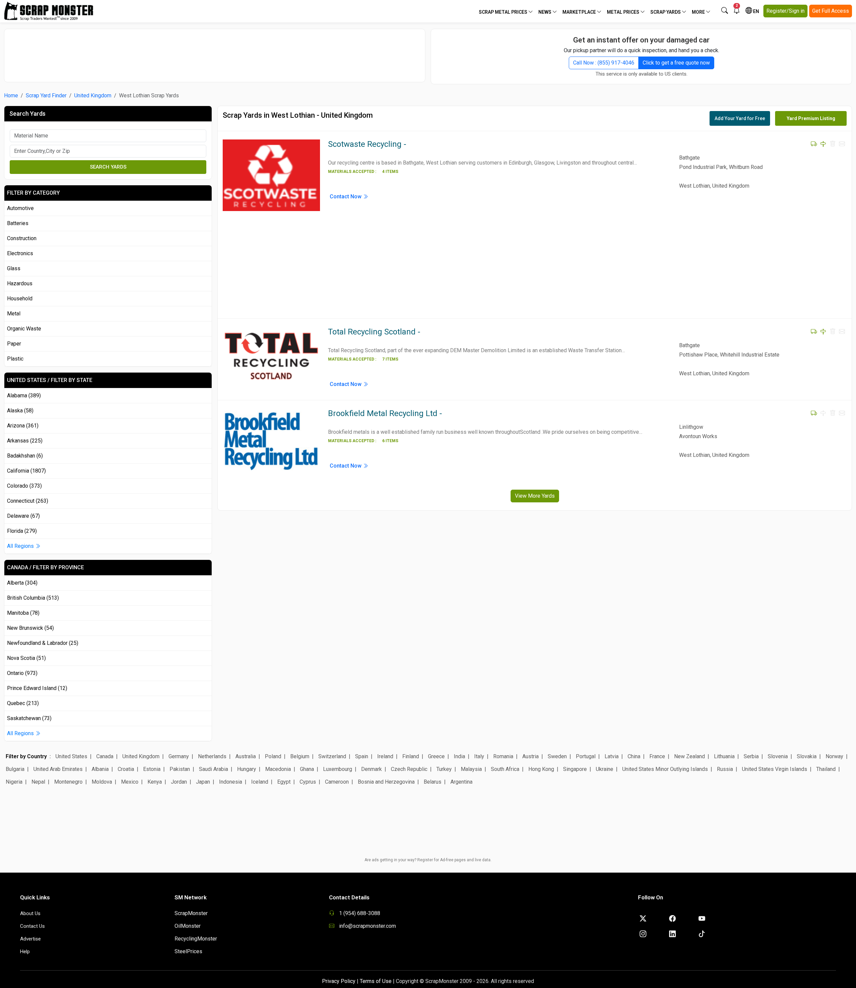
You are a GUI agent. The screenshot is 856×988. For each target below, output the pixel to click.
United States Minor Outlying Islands (665, 769)
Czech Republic (409, 769)
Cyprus (308, 782)
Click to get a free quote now (676, 63)
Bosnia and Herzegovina (386, 782)
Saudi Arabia (213, 769)
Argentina (461, 782)
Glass (13, 268)
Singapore (575, 769)
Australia (245, 756)
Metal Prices (623, 12)
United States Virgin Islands (774, 769)
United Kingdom (92, 95)
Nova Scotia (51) (26, 658)
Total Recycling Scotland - (374, 331)
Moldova (102, 782)
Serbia (751, 756)
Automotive (20, 208)
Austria (530, 756)
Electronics (20, 253)
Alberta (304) (22, 583)
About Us (30, 913)
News (545, 12)
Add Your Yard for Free (740, 118)
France (657, 756)
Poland (273, 756)
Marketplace (579, 12)
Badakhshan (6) (25, 456)
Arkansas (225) (24, 440)
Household (19, 298)
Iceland (259, 782)
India (459, 756)
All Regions (21, 546)
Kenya (154, 782)
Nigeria (14, 782)
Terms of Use (376, 981)
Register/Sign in (785, 11)
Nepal (38, 782)
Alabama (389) (24, 395)
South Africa (505, 769)
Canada (104, 756)
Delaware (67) (23, 516)
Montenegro (68, 782)
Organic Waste (24, 328)
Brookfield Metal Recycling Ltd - (385, 413)
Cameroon (337, 782)
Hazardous (19, 283)
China (634, 756)
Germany (179, 756)
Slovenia (778, 756)
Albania (100, 769)
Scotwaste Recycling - (367, 144)
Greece (436, 756)
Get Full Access (830, 11)
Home (11, 95)
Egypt (284, 782)
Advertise (30, 939)
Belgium (299, 756)
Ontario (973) (22, 673)
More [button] (699, 12)
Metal (13, 313)
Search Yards (108, 167)
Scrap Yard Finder (46, 95)
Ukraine (604, 769)
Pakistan (180, 769)
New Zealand (689, 756)
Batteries (17, 223)
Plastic (15, 359)
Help (25, 952)
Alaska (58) (20, 410)
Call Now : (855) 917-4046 (603, 63)
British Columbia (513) (33, 598)
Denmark (371, 769)
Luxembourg (337, 769)
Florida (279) (22, 531)
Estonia (151, 769)
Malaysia (471, 769)
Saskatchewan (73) (29, 718)
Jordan (179, 782)
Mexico (129, 782)
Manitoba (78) (23, 613)
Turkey (444, 769)
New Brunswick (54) (30, 628)
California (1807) (26, 471)
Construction (21, 238)
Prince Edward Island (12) (37, 688)
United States (71, 756)
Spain (361, 756)
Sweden (557, 756)
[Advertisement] (214, 52)
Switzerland (332, 756)
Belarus (432, 782)
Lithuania (724, 756)
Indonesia (230, 782)
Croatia (126, 769)
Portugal (586, 756)
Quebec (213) (23, 703)
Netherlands (212, 756)
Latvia (612, 756)
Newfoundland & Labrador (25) (42, 643)
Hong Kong (541, 769)
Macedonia (278, 769)
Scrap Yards (666, 12)
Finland (410, 756)
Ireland (385, 756)
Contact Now (346, 196)
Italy (479, 756)
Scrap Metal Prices (503, 12)
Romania (503, 756)
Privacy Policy (338, 981)
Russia (725, 769)
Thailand (826, 769)
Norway (834, 756)
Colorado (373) (24, 486)
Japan (203, 782)
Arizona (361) (22, 425)
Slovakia (807, 756)
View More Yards (535, 496)
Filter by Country (26, 756)
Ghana (307, 769)
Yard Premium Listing (811, 118)
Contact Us (32, 926)
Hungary (246, 769)
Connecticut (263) (27, 501)
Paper (14, 343)
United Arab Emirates (58, 769)
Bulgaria (15, 769)
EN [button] (755, 11)
